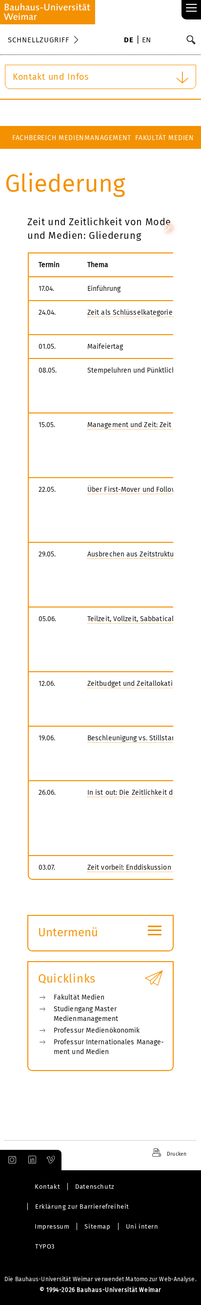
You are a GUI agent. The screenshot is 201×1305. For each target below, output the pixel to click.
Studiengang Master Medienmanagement (86, 1014)
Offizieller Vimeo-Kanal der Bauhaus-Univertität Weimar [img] (51, 1160)
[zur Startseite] (47, 12)
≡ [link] (191, 8)
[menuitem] (128, 41)
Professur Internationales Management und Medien (109, 1047)
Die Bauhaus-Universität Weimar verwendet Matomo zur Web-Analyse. (100, 1279)
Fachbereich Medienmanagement (71, 138)
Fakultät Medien (164, 138)
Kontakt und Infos (51, 77)
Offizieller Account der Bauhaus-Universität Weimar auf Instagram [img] (10, 1160)
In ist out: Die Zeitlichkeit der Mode (143, 792)
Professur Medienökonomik (97, 1030)
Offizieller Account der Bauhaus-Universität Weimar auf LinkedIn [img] (30, 1160)
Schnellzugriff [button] (38, 40)
